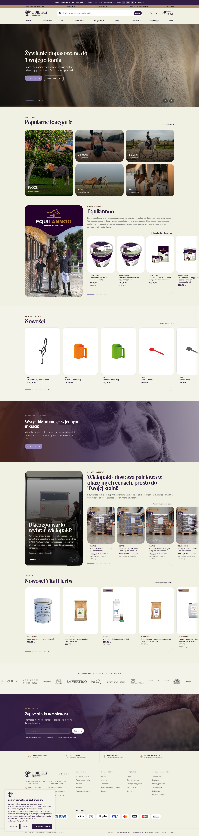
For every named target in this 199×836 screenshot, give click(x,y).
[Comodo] (176, 681)
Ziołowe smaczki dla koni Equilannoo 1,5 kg (99, 279)
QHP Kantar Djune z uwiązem (38, 380)
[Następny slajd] (171, 100)
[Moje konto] (151, 13)
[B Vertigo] (54, 681)
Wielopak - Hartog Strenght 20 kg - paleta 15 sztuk (159, 549)
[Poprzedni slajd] (165, 100)
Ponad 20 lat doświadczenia (139, 6)
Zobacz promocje (33, 446)
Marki (170, 21)
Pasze (28, 21)
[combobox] (97, 13)
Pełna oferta (167, 124)
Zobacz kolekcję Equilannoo (161, 233)
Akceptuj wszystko (42, 826)
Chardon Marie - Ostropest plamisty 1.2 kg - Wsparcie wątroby (156, 640)
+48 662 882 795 (34, 787)
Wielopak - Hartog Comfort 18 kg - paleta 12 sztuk (101, 549)
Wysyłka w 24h (103, 6)
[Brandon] (93, 681)
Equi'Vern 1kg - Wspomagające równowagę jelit (76, 640)
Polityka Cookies (23, 821)
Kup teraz (138, 2)
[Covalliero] (190, 681)
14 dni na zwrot (71, 6)
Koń (62, 21)
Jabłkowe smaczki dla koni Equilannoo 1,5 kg (129, 279)
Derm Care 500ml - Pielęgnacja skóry (41, 639)
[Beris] (74, 681)
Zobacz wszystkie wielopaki (40, 553)
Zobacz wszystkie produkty (162, 583)
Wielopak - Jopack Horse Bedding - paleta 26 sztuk (129, 549)
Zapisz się (78, 731)
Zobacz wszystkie (165, 323)
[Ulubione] (157, 13)
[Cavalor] (154, 681)
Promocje (154, 21)
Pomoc (172, 6)
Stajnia (118, 21)
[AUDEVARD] (36, 681)
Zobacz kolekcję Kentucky (37, 76)
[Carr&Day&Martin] (136, 681)
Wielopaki (137, 21)
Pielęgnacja (99, 21)
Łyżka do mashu (147, 380)
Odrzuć (26, 826)
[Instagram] (66, 774)
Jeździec (46, 21)
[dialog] (30, 810)
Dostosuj (13, 826)
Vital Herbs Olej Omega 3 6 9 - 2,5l (116, 639)
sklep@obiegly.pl (57, 787)
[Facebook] (61, 774)
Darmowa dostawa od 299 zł (36, 6)
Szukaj (137, 13)
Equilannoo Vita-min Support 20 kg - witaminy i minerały (160, 279)
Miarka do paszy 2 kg (73, 380)
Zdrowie (79, 21)
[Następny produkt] (172, 294)
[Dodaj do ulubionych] (112, 239)
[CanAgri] (114, 681)
